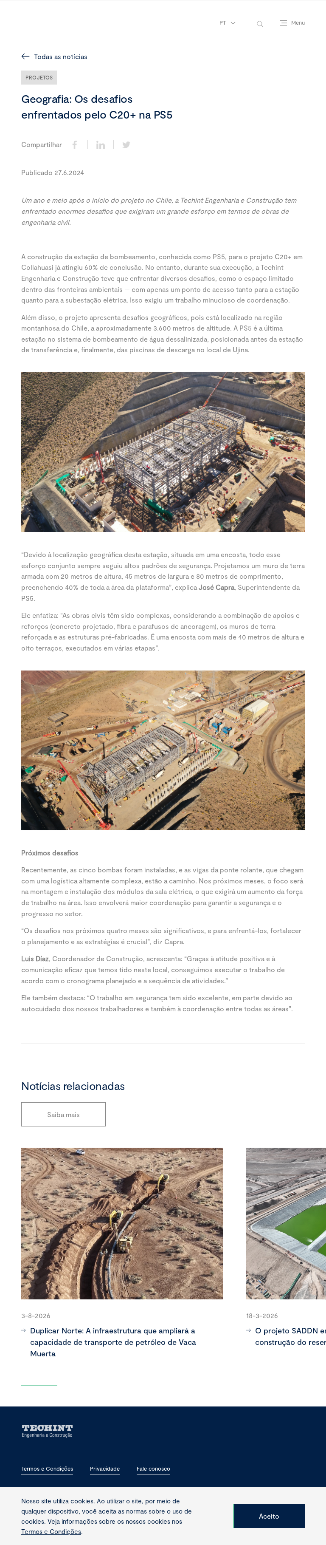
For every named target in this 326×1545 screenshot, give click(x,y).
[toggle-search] (260, 23)
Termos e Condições (47, 1469)
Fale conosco (153, 1469)
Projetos (39, 77)
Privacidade (105, 1469)
